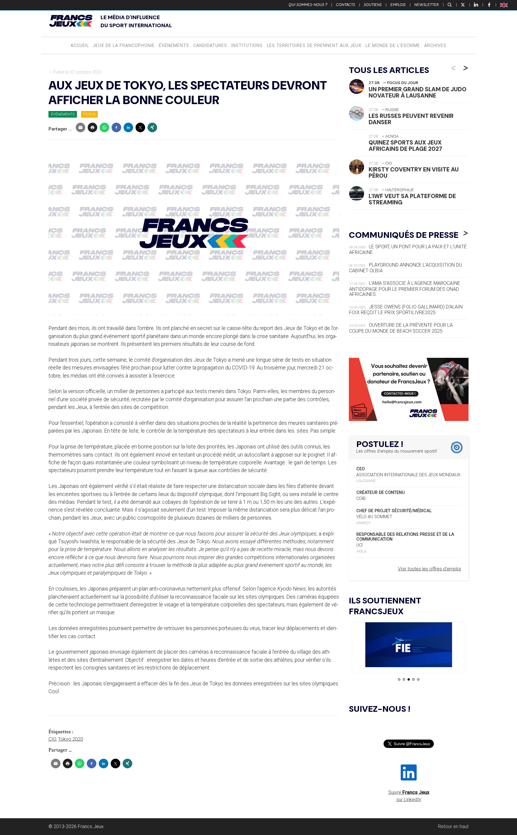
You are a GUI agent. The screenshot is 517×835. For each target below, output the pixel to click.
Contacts (345, 4)
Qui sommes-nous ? (308, 4)
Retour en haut (453, 826)
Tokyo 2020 (70, 739)
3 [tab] (408, 679)
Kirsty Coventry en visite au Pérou (414, 173)
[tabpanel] (408, 645)
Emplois (398, 4)
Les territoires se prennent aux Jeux (314, 45)
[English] (504, 4)
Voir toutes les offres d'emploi (429, 569)
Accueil (80, 45)
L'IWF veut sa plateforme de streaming (412, 199)
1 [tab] (399, 679)
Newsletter (426, 4)
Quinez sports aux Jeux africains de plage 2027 (405, 146)
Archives (435, 45)
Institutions (247, 45)
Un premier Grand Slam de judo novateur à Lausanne (417, 92)
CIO (52, 739)
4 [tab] (413, 679)
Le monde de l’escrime (393, 45)
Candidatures (210, 45)
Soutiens (373, 4)
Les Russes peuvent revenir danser (411, 119)
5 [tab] (418, 679)
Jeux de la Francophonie (124, 45)
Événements (174, 45)
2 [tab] (404, 679)
